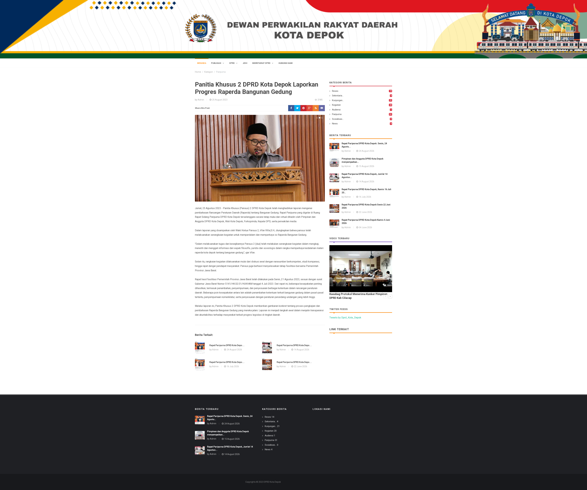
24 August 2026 (234, 349)
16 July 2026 (233, 366)
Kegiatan (336, 105)
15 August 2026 (366, 166)
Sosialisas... (338, 119)
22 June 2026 (300, 366)
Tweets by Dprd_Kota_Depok (345, 317)
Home (198, 72)
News (335, 123)
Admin (201, 99)
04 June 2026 (365, 227)
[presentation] (386, 296)
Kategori (208, 72)
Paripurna (336, 114)
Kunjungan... (338, 100)
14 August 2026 (301, 349)
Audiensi (336, 109)
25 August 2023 (219, 99)
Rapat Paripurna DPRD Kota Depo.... (227, 345)
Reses (335, 91)
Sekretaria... (337, 95)
